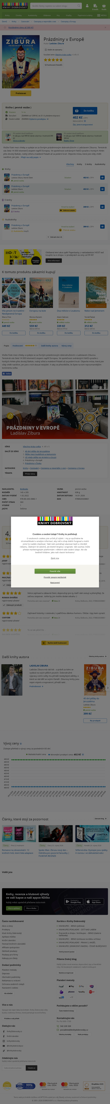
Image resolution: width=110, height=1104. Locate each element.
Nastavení (55, 582)
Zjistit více (55, 558)
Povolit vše (55, 571)
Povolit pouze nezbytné (55, 577)
